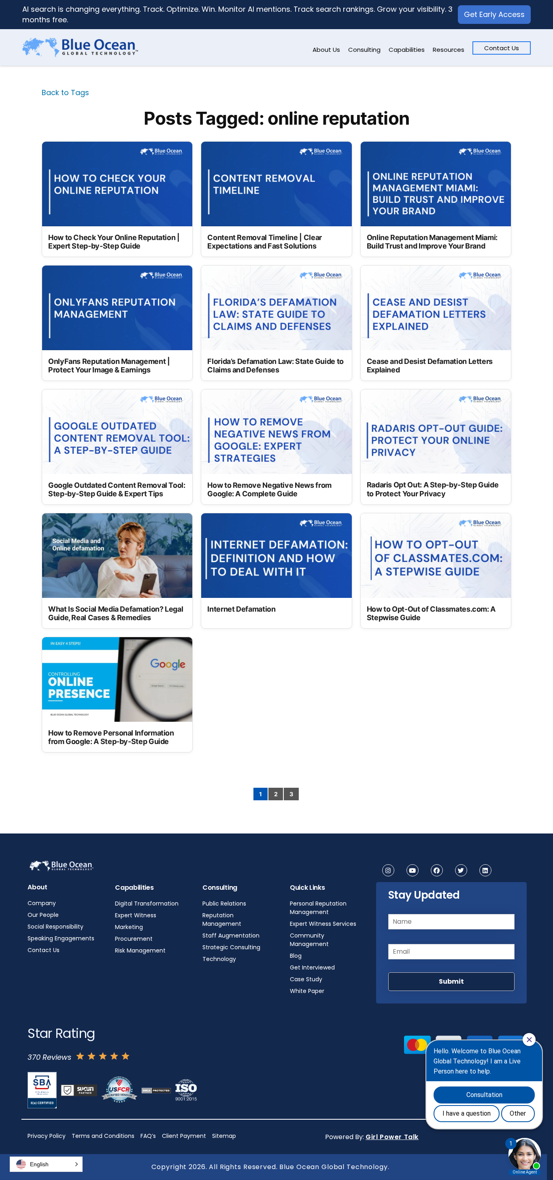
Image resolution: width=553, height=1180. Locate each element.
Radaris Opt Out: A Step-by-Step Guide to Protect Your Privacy (433, 489)
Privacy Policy (47, 1136)
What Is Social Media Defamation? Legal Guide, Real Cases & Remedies (115, 613)
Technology (219, 959)
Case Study (306, 979)
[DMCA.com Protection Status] (156, 1090)
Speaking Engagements (61, 938)
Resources (448, 49)
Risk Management (140, 950)
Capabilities (407, 49)
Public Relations (224, 903)
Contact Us (501, 48)
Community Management (309, 939)
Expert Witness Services (323, 924)
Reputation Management (221, 919)
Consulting (364, 49)
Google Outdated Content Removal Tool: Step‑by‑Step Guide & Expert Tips (116, 489)
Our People (43, 915)
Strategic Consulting (231, 947)
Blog (296, 956)
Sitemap (224, 1136)
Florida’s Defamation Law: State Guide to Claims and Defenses (275, 365)
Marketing (129, 927)
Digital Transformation (147, 903)
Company (42, 903)
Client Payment (184, 1136)
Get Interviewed (312, 967)
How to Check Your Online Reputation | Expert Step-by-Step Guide (114, 242)
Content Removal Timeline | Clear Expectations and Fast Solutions (264, 242)
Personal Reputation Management (318, 907)
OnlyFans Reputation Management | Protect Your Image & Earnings (109, 365)
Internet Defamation (241, 609)
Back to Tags (65, 92)
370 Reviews (49, 1057)
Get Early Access (494, 14)
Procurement (134, 939)
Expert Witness (135, 915)
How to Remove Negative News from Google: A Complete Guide (269, 489)
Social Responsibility (55, 927)
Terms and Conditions (103, 1136)
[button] (46, 1164)
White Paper (307, 991)
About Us (326, 49)
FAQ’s (148, 1136)
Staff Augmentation (230, 935)
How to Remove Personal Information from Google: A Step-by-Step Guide (111, 737)
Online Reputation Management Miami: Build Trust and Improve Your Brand (432, 242)
